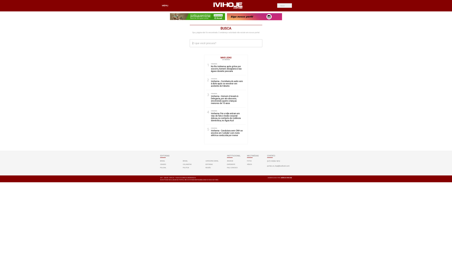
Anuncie (230, 161)
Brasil (162, 161)
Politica (186, 168)
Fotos (249, 161)
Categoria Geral (212, 161)
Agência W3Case (286, 178)
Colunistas (187, 164)
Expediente (231, 164)
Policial (163, 168)
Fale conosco (232, 168)
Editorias (209, 164)
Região (208, 168)
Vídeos (249, 164)
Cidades (163, 164)
